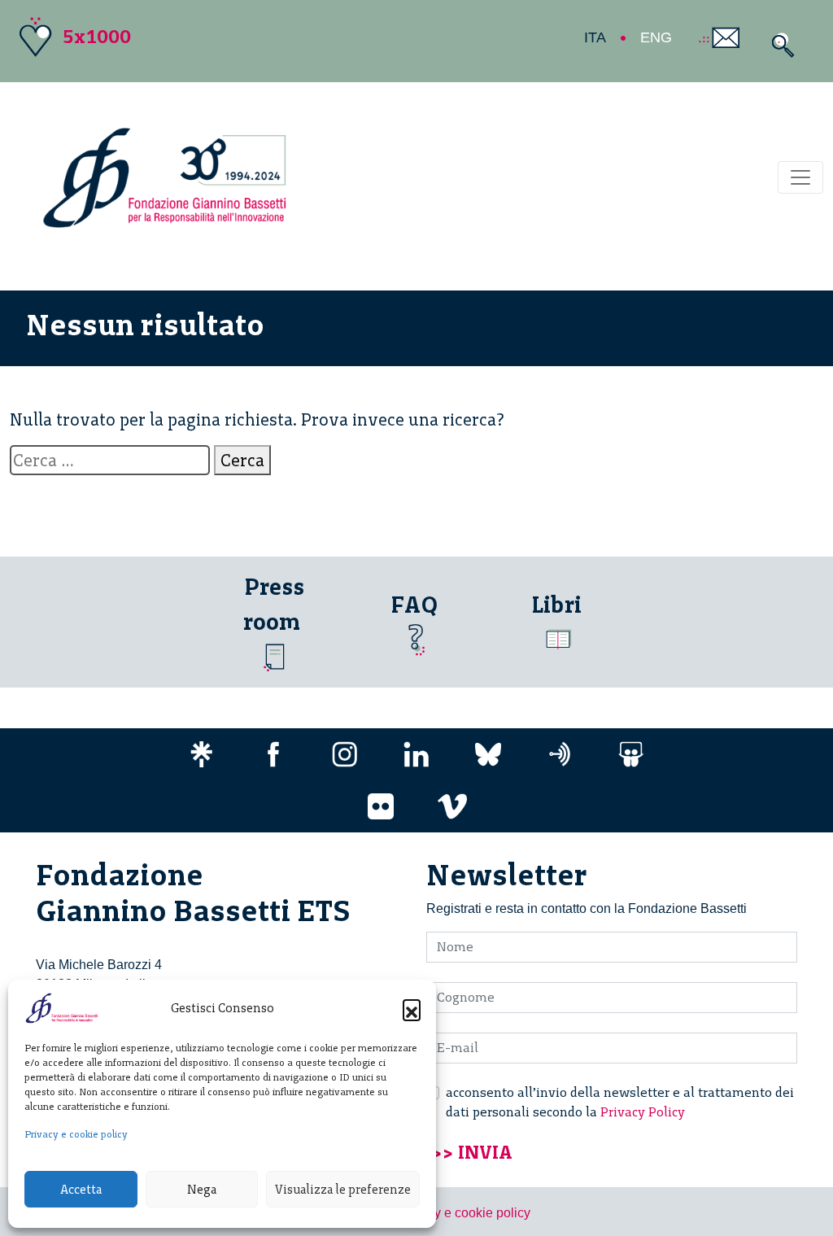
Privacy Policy (642, 1112)
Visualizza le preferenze (343, 1189)
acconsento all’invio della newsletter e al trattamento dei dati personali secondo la (620, 1102)
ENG (656, 37)
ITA (595, 37)
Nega (201, 1189)
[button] (411, 1008)
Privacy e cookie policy (76, 1134)
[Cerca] (779, 45)
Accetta (81, 1189)
